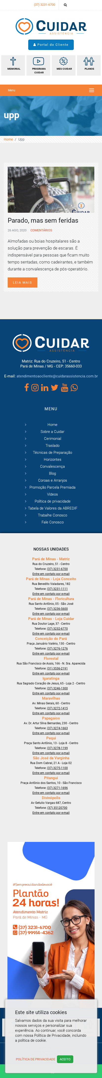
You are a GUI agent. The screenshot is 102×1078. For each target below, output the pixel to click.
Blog (52, 473)
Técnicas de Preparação (52, 452)
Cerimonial (52, 438)
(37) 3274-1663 (57, 728)
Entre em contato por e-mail (51, 574)
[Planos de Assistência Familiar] (89, 65)
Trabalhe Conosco (52, 515)
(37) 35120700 (57, 808)
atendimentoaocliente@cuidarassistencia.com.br (57, 376)
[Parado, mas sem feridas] (51, 189)
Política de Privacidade (35, 1059)
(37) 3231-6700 (44, 4)
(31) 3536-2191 (57, 668)
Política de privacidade (53, 501)
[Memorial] (13, 65)
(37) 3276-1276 (57, 648)
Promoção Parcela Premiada (52, 487)
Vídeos (52, 494)
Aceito (65, 1059)
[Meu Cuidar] (64, 65)
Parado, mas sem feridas (43, 220)
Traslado (52, 445)
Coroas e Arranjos (52, 480)
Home (8, 139)
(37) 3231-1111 (57, 589)
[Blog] (38, 65)
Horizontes (52, 459)
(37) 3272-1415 (57, 708)
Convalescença (52, 466)
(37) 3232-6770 (57, 628)
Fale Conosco (53, 522)
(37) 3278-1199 (57, 748)
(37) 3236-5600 (57, 609)
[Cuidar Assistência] (51, 25)
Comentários (41, 230)
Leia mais (22, 282)
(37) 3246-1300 (57, 688)
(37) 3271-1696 (57, 788)
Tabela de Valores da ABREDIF (52, 508)
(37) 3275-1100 (57, 768)
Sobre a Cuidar (52, 431)
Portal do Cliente (52, 45)
